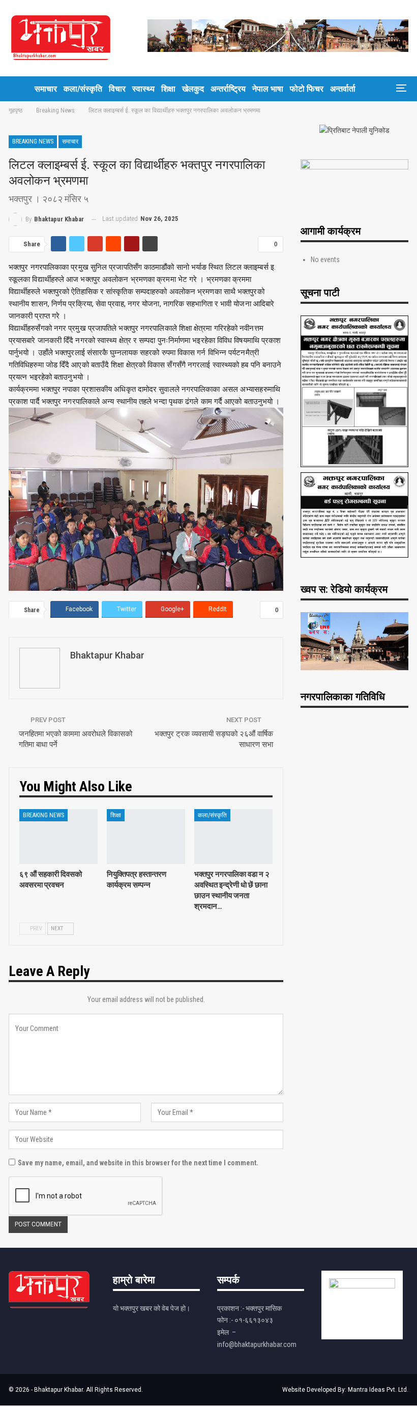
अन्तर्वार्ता (342, 89)
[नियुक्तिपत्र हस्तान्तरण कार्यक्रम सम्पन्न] (146, 836)
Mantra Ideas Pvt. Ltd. (378, 1389)
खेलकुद (193, 89)
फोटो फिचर (306, 89)
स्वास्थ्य (143, 89)
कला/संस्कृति (83, 89)
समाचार (46, 89)
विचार (117, 89)
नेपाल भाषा (267, 89)
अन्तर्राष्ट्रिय (228, 89)
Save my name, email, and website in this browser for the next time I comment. (138, 1163)
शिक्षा (168, 89)
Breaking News (32, 141)
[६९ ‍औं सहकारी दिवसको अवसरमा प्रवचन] (58, 836)
